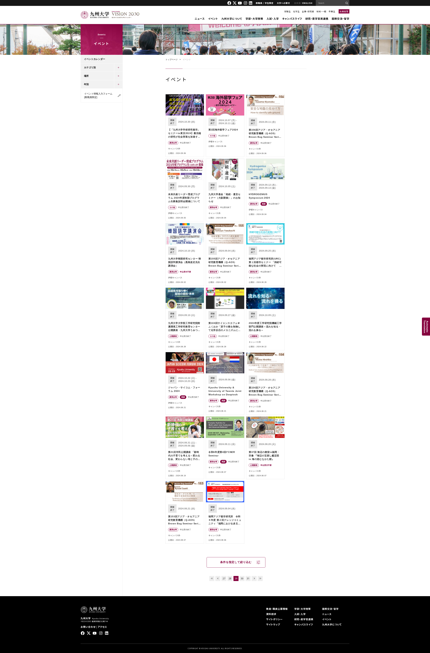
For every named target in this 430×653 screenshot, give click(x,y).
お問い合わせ (88, 626)
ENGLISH (307, 3)
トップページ (171, 59)
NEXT (254, 578)
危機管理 (344, 11)
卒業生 (332, 11)
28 (230, 578)
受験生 (287, 11)
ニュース (200, 18)
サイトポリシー (274, 619)
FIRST (211, 578)
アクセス (102, 626)
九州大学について (231, 18)
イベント (213, 18)
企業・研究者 (308, 11)
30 (242, 578)
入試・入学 (273, 18)
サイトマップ (273, 624)
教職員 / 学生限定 (264, 3)
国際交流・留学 (340, 18)
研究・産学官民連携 (316, 18)
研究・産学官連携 (303, 619)
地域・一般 (321, 11)
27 (224, 578)
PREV (217, 578)
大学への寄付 (283, 3)
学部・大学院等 (254, 18)
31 (248, 578)
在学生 (296, 11)
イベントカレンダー (94, 59)
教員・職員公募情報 (277, 608)
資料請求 (271, 614)
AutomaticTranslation (426, 326)
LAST (260, 578)
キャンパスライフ (292, 18)
